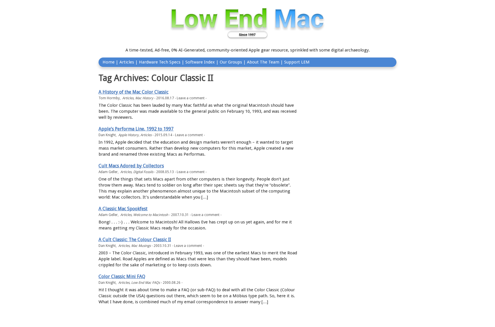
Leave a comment (191, 98)
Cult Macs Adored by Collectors (131, 166)
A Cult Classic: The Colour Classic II (135, 239)
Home (109, 62)
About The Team (263, 62)
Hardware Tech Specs (159, 62)
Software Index (200, 62)
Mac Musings (141, 246)
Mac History (144, 98)
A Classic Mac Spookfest (123, 208)
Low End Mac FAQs (145, 283)
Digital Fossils (143, 172)
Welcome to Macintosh (150, 215)
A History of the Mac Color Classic (133, 92)
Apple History (128, 135)
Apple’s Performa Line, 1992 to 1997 (136, 129)
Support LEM (297, 62)
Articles (126, 62)
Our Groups (231, 62)
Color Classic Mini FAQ (122, 276)
